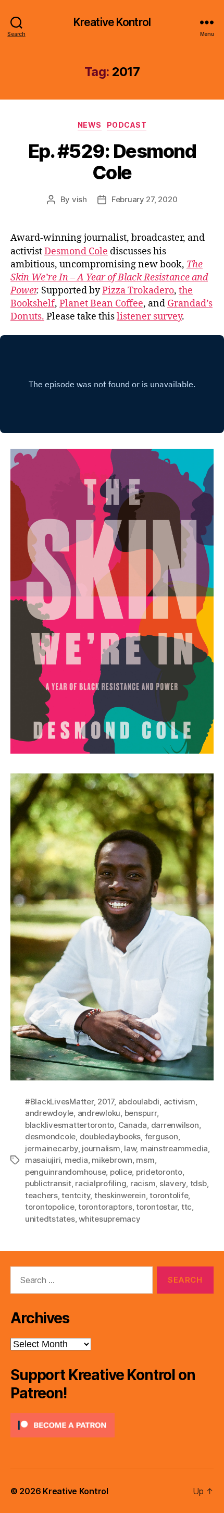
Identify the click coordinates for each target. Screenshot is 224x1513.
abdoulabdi (138, 1101)
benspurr (141, 1113)
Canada (132, 1125)
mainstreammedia (174, 1148)
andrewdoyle (49, 1113)
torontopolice (49, 1207)
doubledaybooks (110, 1136)
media (76, 1160)
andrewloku (99, 1113)
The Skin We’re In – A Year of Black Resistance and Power (109, 278)
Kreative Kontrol (112, 22)
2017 (105, 1101)
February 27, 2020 (144, 199)
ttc (186, 1207)
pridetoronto (159, 1172)
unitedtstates (50, 1219)
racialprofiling (100, 1183)
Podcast (127, 124)
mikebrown (112, 1160)
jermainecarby (51, 1148)
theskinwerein (120, 1195)
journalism (101, 1148)
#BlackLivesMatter (59, 1101)
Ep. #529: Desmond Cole (112, 162)
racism (142, 1183)
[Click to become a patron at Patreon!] (112, 1425)
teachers (41, 1195)
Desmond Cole (76, 251)
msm (145, 1160)
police (121, 1172)
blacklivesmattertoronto (69, 1125)
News (90, 124)
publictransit (48, 1183)
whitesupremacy (109, 1219)
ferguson (161, 1136)
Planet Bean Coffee (101, 304)
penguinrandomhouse (65, 1172)
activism (179, 1101)
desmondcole (50, 1136)
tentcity (75, 1195)
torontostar (156, 1207)
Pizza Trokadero (138, 291)
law (130, 1148)
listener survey (149, 317)
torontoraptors (105, 1207)
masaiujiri (42, 1160)
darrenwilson (175, 1125)
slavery (172, 1183)
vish (79, 199)
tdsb (198, 1183)
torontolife (169, 1195)
